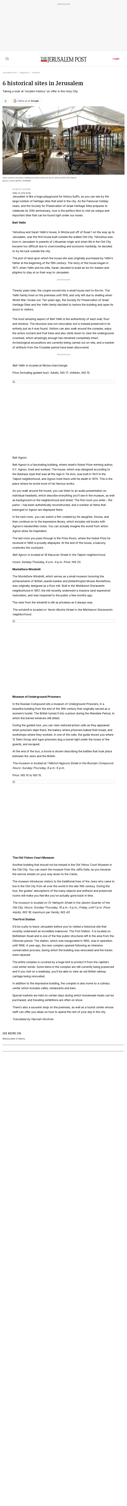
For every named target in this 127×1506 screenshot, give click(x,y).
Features (36, 72)
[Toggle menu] (7, 59)
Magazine (24, 72)
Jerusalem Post (9, 72)
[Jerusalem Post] (63, 60)
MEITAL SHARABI (23, 189)
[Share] (5, 101)
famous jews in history (13, 1038)
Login (116, 58)
